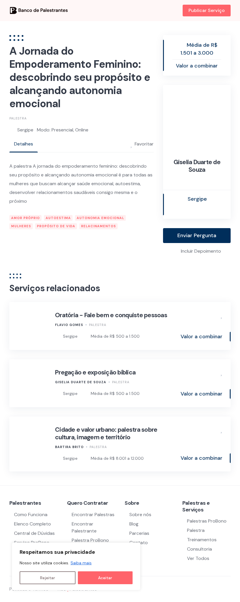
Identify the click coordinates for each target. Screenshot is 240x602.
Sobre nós (140, 514)
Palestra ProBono (90, 540)
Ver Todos (198, 558)
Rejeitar (47, 577)
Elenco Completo (32, 524)
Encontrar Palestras (93, 514)
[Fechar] (134, 547)
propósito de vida (56, 226)
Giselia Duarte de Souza (197, 166)
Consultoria (199, 549)
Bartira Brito (69, 447)
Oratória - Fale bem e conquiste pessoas (111, 315)
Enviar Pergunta (196, 235)
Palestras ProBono (207, 521)
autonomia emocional (100, 218)
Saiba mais (81, 562)
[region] (76, 566)
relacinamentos (98, 226)
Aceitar (105, 577)
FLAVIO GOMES (69, 325)
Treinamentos (202, 540)
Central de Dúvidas (34, 533)
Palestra (18, 118)
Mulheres (21, 226)
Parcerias (139, 533)
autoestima (58, 218)
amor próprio (25, 218)
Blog (133, 524)
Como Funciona (30, 514)
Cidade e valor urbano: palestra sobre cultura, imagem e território (106, 433)
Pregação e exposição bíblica (95, 372)
